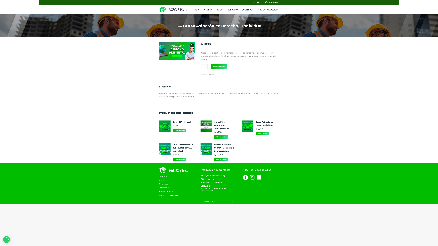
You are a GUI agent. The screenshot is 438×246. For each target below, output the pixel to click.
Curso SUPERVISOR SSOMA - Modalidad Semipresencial (224, 147)
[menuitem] (196, 9)
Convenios (163, 184)
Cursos (211, 74)
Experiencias (164, 188)
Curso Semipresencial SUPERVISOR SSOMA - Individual (183, 147)
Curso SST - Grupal (182, 122)
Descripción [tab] (165, 87)
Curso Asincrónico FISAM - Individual (264, 124)
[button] (192, 45)
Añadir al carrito (219, 67)
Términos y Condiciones (169, 195)
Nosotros (163, 176)
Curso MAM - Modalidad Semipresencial (221, 125)
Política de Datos (166, 191)
